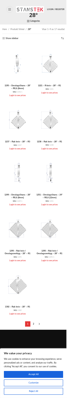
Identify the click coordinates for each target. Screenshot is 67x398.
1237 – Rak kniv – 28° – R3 (17, 142)
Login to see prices (17, 95)
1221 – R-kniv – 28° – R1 (49, 86)
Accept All (33, 374)
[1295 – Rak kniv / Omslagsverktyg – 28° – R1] (17, 228)
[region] (33, 373)
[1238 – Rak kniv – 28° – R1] (49, 119)
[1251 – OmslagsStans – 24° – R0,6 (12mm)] (49, 172)
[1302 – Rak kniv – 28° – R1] (17, 284)
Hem (4, 29)
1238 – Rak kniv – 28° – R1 (49, 142)
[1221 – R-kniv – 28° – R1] (49, 63)
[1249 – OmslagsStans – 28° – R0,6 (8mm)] (17, 172)
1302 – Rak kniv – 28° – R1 (17, 307)
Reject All (33, 391)
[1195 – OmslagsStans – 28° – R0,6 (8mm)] (17, 63)
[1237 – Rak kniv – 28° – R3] (17, 119)
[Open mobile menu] (9, 9)
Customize (33, 383)
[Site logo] (30, 9)
